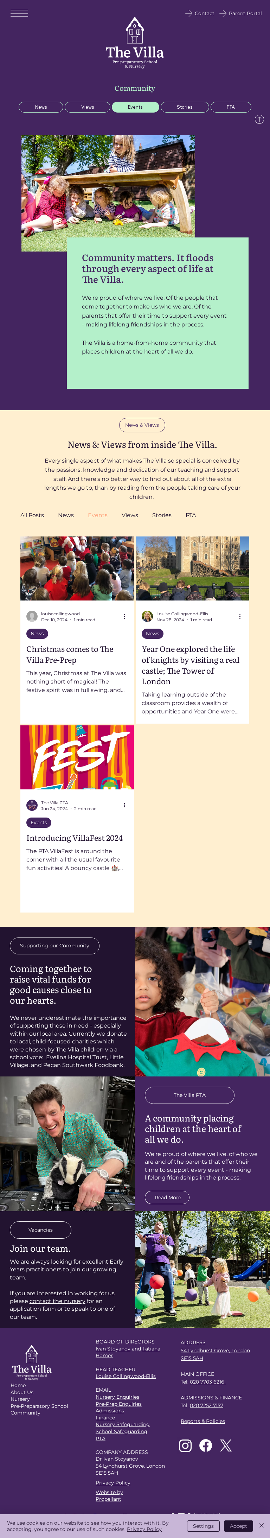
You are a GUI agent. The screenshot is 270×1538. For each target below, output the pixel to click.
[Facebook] (205, 1445)
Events (98, 515)
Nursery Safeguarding (123, 1424)
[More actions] (127, 616)
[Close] (261, 1526)
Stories (162, 515)
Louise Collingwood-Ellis (126, 1376)
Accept (238, 1526)
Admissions (110, 1410)
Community (25, 1413)
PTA (191, 515)
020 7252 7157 (206, 1405)
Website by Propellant (109, 1495)
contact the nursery (57, 1301)
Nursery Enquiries (117, 1397)
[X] (225, 1445)
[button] (142, 425)
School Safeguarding (121, 1431)
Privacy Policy (113, 1483)
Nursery (20, 1399)
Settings (203, 1526)
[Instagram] (185, 1445)
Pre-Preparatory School (39, 1406)
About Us (22, 1392)
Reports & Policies (203, 1421)
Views (130, 515)
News (66, 515)
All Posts (32, 515)
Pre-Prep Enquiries (119, 1404)
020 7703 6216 (208, 1382)
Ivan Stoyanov (113, 1349)
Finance (105, 1418)
